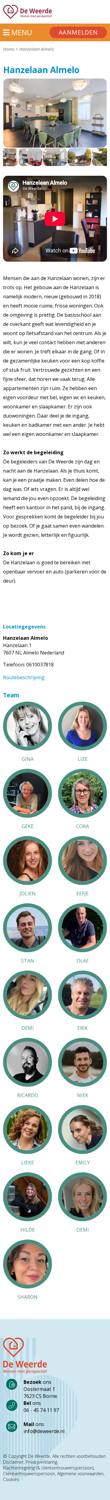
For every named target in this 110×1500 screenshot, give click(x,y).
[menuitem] (78, 32)
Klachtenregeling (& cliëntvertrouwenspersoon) (48, 1468)
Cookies (11, 1479)
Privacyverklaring (41, 1462)
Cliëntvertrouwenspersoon (29, 1474)
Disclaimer (13, 1462)
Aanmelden (78, 32)
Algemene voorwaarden (80, 1474)
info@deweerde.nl (44, 1431)
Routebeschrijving (24, 677)
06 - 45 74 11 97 (41, 1410)
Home (8, 49)
